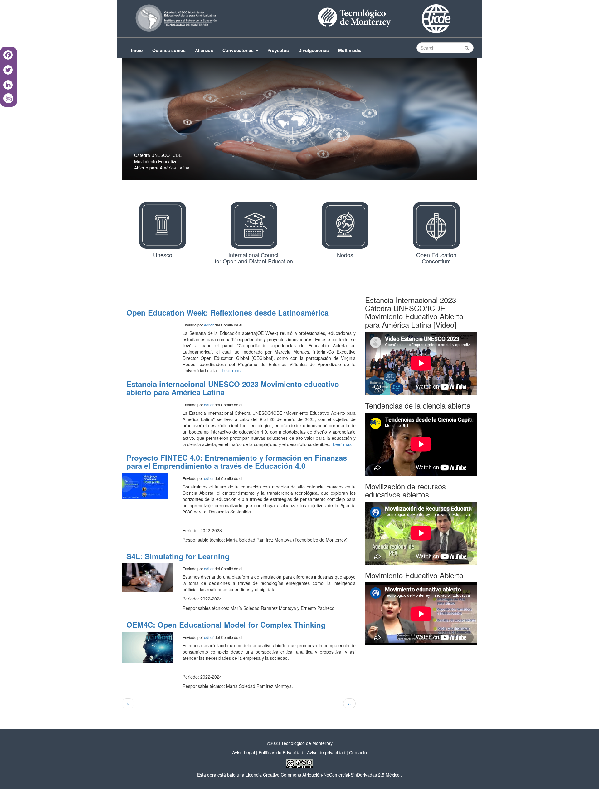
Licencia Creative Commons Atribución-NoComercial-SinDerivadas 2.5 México (323, 775)
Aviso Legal (243, 752)
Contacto (358, 752)
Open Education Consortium (436, 258)
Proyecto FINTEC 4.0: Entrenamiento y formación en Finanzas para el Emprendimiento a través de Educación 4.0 (236, 461)
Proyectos (278, 50)
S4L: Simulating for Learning (178, 556)
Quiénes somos (169, 50)
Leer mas (231, 370)
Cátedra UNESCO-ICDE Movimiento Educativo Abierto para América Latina (161, 161)
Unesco (162, 255)
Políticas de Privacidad (281, 752)
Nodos (345, 255)
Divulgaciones (313, 50)
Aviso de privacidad (326, 752)
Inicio (137, 50)
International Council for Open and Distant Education (254, 258)
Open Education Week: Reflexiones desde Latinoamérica (227, 312)
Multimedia (350, 50)
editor (209, 324)
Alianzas (204, 50)
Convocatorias (238, 50)
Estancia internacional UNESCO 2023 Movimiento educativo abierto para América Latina (232, 388)
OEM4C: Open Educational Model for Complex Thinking (226, 624)
